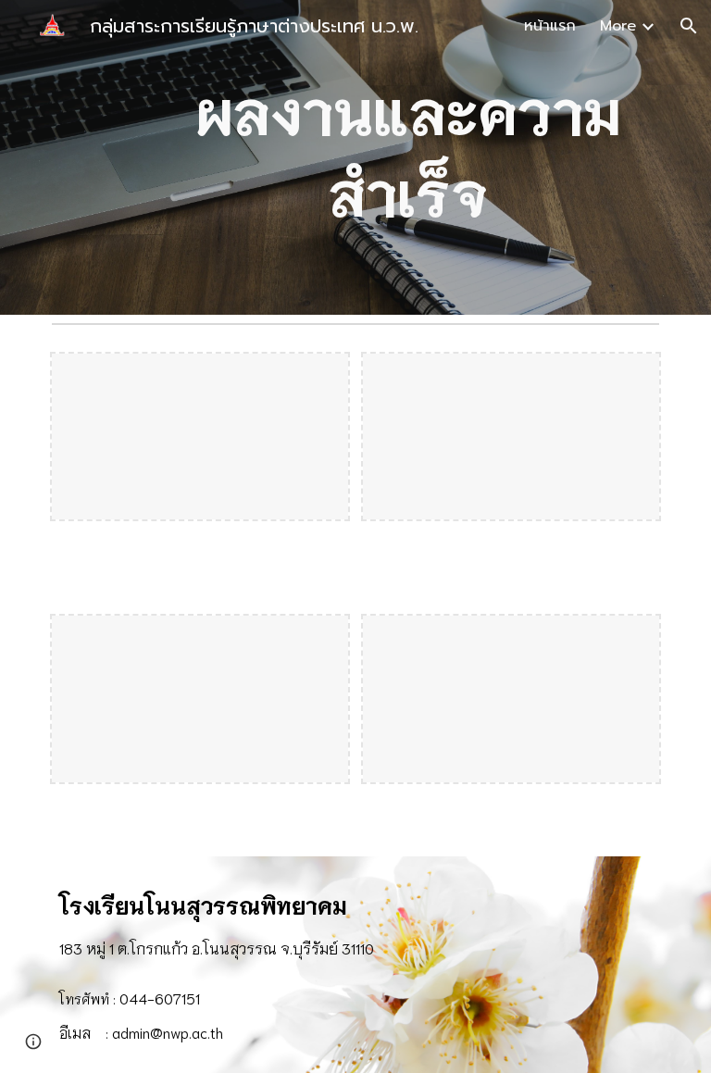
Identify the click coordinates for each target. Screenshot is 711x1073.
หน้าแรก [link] (550, 26)
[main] (407, 158)
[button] (689, 26)
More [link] (618, 26)
